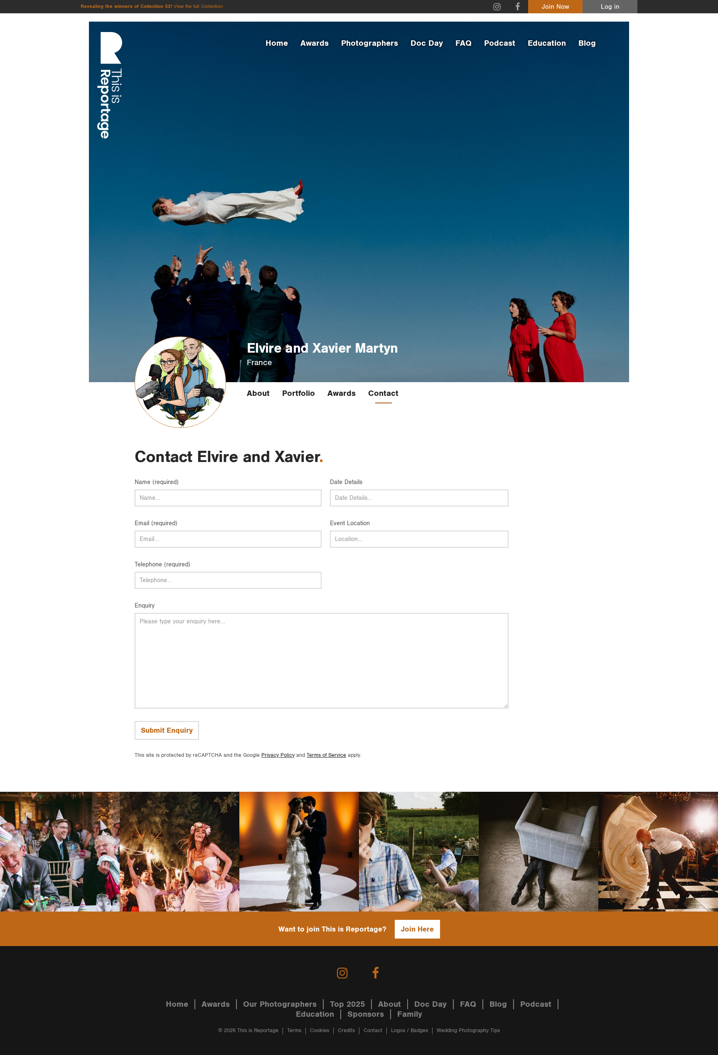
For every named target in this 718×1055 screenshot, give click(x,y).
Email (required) (156, 523)
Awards (314, 43)
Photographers (369, 43)
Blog (587, 43)
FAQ (463, 43)
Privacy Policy (278, 755)
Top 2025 (347, 1004)
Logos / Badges (409, 1031)
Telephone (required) (162, 564)
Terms (294, 1031)
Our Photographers (280, 1004)
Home (277, 43)
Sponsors (365, 1014)
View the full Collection (198, 6)
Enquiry (145, 605)
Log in (610, 7)
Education (547, 43)
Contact (383, 393)
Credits (346, 1031)
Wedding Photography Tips (468, 1031)
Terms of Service (326, 755)
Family (409, 1014)
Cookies (319, 1031)
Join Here (417, 929)
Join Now (555, 7)
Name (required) (157, 482)
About (258, 393)
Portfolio (298, 393)
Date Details (346, 482)
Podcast (499, 43)
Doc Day (427, 43)
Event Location (350, 523)
